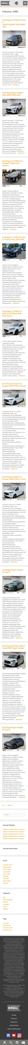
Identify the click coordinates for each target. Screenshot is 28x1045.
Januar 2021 (6, 874)
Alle (4, 897)
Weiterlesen (15, 84)
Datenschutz (14, 1022)
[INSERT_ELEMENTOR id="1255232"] (14, 829)
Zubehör (5, 909)
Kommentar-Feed (8, 927)
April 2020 (6, 878)
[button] (25, 3)
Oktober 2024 (7, 867)
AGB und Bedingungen (14, 1029)
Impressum (14, 1018)
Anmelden (6, 923)
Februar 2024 (7, 869)
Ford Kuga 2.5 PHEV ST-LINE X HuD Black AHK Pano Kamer (12, 313)
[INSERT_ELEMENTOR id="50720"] (13, 834)
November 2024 (7, 865)
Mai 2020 (5, 876)
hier (13, 994)
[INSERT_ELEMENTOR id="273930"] (13, 831)
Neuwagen (6, 904)
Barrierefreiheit (14, 1025)
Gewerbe (5, 902)
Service (5, 906)
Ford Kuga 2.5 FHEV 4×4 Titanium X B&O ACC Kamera (12, 163)
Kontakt (14, 1015)
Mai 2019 (5, 883)
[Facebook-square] (8, 1035)
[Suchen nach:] (14, 814)
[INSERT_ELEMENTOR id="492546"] (13, 838)
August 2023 (6, 871)
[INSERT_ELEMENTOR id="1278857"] (14, 836)
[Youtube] (14, 1035)
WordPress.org (7, 930)
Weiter (10, 805)
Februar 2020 (7, 881)
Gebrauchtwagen (8, 899)
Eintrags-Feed (7, 925)
